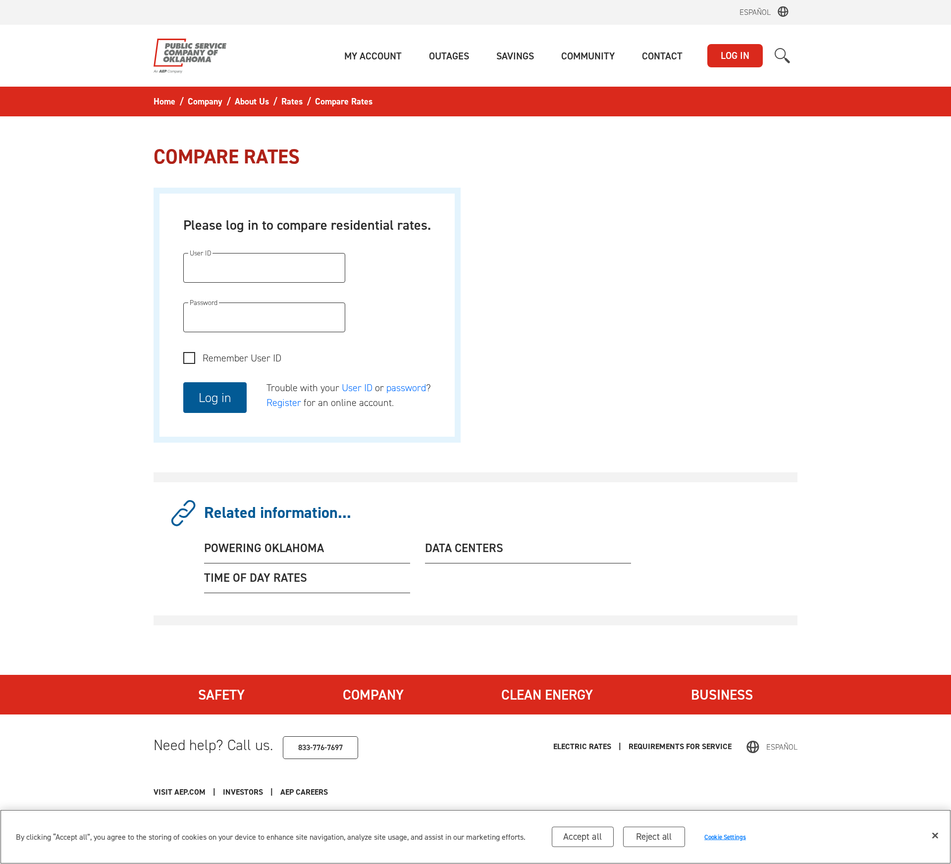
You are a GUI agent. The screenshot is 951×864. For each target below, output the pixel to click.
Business (722, 694)
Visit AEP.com (180, 792)
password (406, 387)
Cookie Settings (725, 836)
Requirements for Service (680, 746)
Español (755, 12)
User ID (357, 387)
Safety (221, 694)
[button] (373, 56)
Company (373, 694)
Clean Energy (547, 694)
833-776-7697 (320, 747)
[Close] (935, 836)
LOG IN (735, 55)
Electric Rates (582, 746)
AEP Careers (304, 792)
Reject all (654, 836)
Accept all (582, 836)
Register (283, 402)
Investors (243, 792)
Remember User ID (242, 358)
